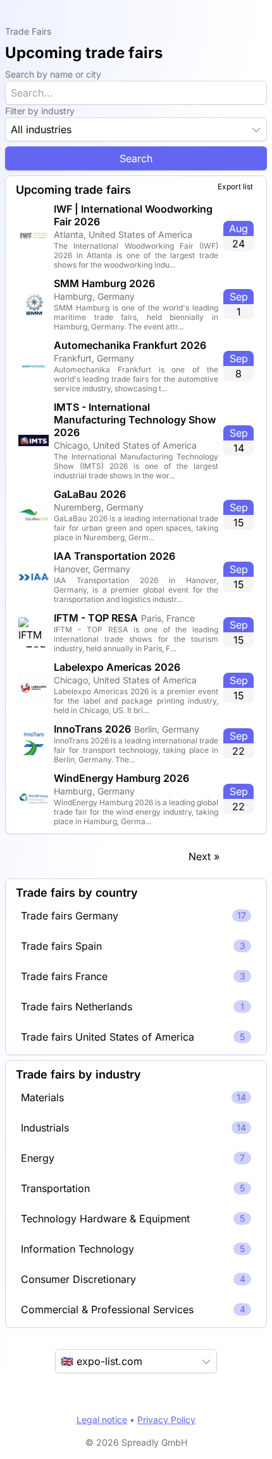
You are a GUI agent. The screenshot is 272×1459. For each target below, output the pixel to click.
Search (136, 158)
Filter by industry (40, 110)
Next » (204, 856)
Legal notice (102, 1419)
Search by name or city (53, 74)
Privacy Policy (166, 1419)
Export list (235, 186)
